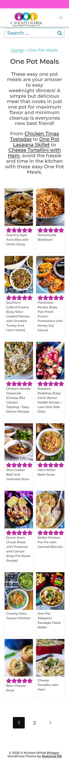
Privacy (53, 753)
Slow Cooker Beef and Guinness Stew (17, 474)
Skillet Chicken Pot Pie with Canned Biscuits (50, 542)
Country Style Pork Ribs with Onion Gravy (17, 239)
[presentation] (19, 207)
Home (17, 49)
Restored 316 (52, 756)
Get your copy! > (27, 4)
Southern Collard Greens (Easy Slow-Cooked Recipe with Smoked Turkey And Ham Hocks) (18, 316)
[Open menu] (60, 18)
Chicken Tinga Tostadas (34, 136)
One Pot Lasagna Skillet (36, 141)
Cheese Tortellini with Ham (34, 152)
